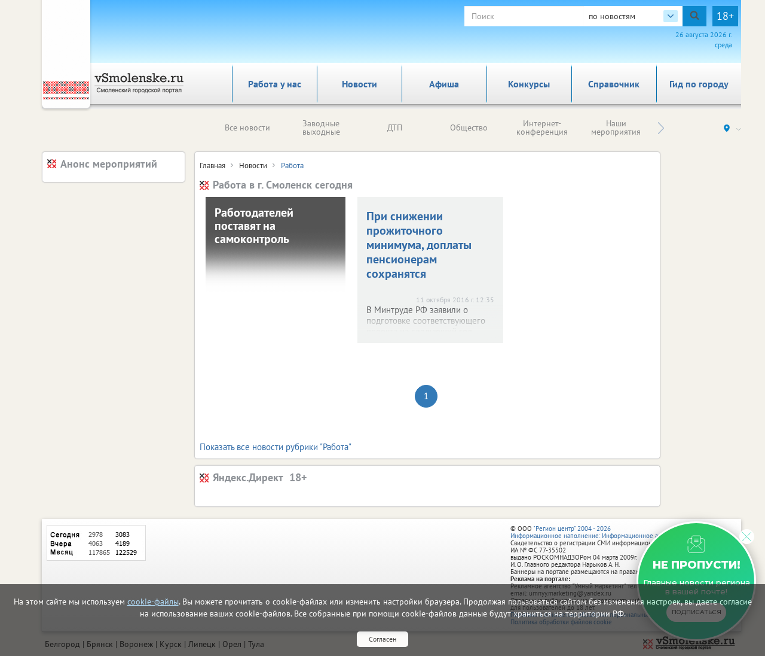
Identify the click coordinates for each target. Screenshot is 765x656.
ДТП (394, 127)
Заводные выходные (321, 127)
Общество (469, 127)
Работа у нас (274, 84)
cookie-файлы (153, 601)
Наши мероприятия (616, 127)
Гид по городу (699, 84)
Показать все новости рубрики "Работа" (275, 446)
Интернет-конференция (542, 127)
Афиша (444, 84)
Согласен (382, 638)
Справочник (613, 84)
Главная (212, 165)
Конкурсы (529, 84)
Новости (359, 84)
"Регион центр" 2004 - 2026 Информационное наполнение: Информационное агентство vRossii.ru (610, 532)
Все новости (247, 127)
